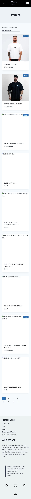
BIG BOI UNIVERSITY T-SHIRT (14, 143)
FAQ (3, 426)
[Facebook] (6, 485)
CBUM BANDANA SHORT (12, 387)
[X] (15, 485)
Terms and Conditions (9, 435)
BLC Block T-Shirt (10, 183)
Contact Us (5, 423)
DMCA (4, 429)
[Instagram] (24, 485)
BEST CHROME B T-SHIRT (13, 104)
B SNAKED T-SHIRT (10, 64)
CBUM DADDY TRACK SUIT (13, 306)
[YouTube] (15, 494)
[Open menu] (3, 3)
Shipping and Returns (9, 432)
